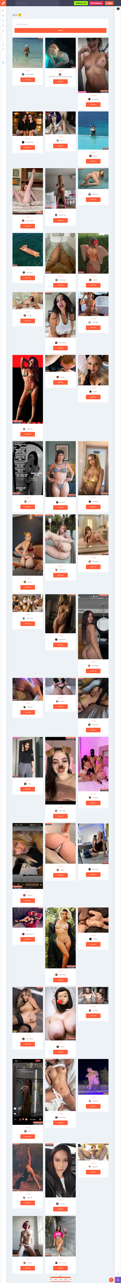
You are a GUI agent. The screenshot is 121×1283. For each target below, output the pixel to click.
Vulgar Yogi (29, 429)
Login (109, 3)
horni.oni (62, 140)
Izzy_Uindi (62, 1203)
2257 (71, 1279)
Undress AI (81, 3)
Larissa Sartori (62, 810)
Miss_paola (95, 797)
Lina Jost (29, 582)
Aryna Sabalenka (30, 74)
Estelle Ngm (95, 501)
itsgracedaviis (95, 99)
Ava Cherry (95, 1010)
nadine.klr (95, 280)
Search (60, 30)
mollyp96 (62, 870)
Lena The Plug (62, 1262)
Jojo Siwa (95, 1101)
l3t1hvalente (95, 561)
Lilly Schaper (95, 869)
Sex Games (96, 3)
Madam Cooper (29, 220)
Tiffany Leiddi (29, 618)
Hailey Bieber (95, 322)
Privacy (65, 1279)
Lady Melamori (62, 569)
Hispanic (62, 1046)
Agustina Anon (62, 215)
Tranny (29, 783)
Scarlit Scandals (29, 142)
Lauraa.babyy (62, 280)
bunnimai (29, 315)
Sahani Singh (62, 1117)
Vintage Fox (95, 1166)
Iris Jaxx (62, 377)
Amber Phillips (95, 665)
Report (51, 1279)
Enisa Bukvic (29, 272)
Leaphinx (95, 939)
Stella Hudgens (62, 342)
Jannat (29, 1131)
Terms (60, 1279)
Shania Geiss (95, 724)
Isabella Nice (95, 194)
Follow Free (28, 79)
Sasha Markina (62, 639)
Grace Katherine (29, 934)
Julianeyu (29, 1263)
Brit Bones (62, 502)
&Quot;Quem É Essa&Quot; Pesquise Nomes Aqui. (60, 76)
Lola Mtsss (29, 895)
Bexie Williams (29, 1039)
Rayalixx (95, 156)
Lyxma (29, 501)
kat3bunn (95, 391)
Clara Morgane (62, 974)
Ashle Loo (62, 701)
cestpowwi (29, 707)
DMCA (56, 1279)
